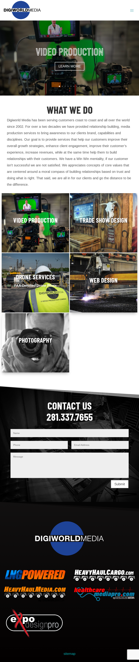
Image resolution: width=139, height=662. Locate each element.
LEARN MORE (69, 66)
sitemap (69, 654)
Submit (119, 484)
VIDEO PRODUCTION (69, 51)
